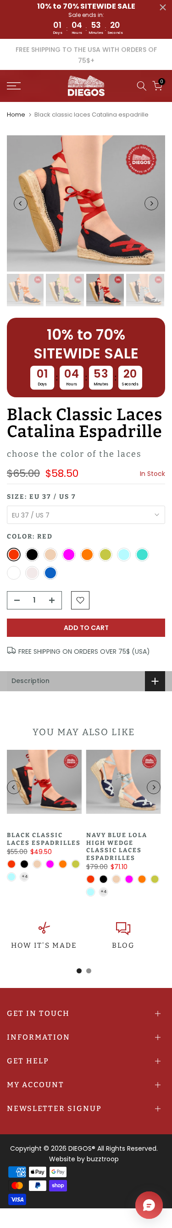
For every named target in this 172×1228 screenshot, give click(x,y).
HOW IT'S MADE (44, 945)
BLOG (123, 945)
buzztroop (103, 1159)
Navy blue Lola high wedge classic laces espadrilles (116, 846)
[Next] (151, 203)
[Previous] (21, 203)
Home (16, 114)
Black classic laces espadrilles (44, 839)
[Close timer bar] (162, 7)
